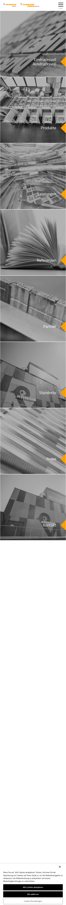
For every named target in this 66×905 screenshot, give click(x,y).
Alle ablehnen (33, 894)
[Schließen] (60, 867)
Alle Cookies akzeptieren (33, 887)
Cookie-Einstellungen (33, 901)
